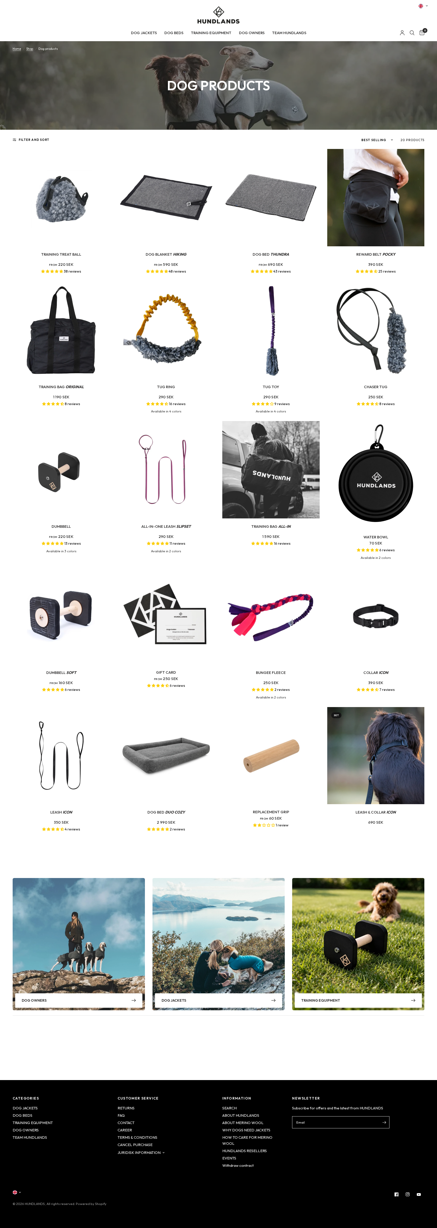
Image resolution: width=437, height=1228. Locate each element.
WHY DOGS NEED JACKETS (246, 1130)
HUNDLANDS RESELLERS (244, 1150)
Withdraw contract (238, 1165)
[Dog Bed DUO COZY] (166, 755)
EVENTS (229, 1158)
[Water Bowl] (376, 475)
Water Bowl (375, 537)
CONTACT (126, 1122)
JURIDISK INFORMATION (139, 1152)
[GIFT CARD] (166, 616)
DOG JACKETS (144, 32)
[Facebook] (396, 1194)
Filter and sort (34, 140)
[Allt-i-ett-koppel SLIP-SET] (166, 469)
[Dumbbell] (61, 469)
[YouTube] (418, 1194)
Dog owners (34, 1000)
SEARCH (229, 1108)
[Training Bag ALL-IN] (271, 469)
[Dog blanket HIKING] (166, 197)
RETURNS (126, 1108)
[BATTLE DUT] (271, 330)
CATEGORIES (26, 1098)
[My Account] (402, 32)
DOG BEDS (173, 32)
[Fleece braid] (271, 616)
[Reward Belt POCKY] (376, 197)
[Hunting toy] (376, 330)
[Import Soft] (61, 616)
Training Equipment (320, 1000)
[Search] (412, 32)
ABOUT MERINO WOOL (243, 1122)
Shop (29, 49)
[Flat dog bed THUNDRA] (271, 197)
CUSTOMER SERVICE (138, 1098)
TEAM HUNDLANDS (289, 32)
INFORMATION (236, 1098)
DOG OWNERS (252, 32)
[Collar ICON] (376, 616)
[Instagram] (407, 1194)
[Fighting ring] (166, 330)
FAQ (121, 1115)
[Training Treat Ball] (61, 197)
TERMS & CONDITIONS (137, 1137)
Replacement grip (271, 811)
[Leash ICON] (61, 755)
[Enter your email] (384, 1122)
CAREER (125, 1130)
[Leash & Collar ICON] (376, 755)
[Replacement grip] (271, 755)
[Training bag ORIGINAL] (61, 330)
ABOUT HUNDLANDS (240, 1115)
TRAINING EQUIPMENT (211, 32)
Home (17, 49)
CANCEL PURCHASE (135, 1144)
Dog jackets (174, 1000)
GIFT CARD (166, 672)
